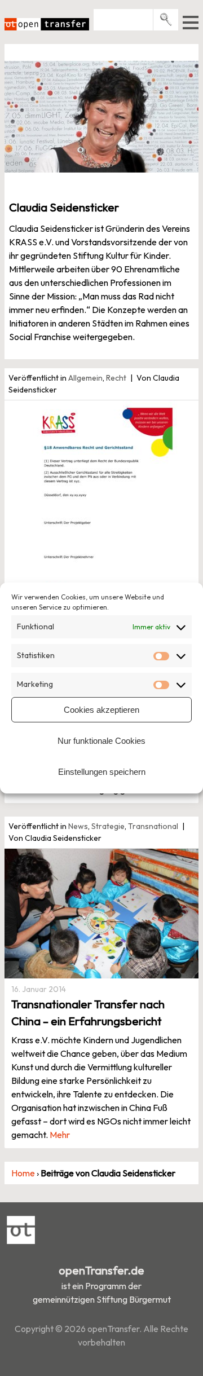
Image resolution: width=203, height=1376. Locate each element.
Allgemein (85, 378)
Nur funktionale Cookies (101, 741)
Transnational (153, 826)
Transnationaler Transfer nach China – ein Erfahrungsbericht (88, 1012)
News (78, 826)
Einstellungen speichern (101, 772)
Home (23, 1173)
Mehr (60, 1134)
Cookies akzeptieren (101, 710)
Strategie (108, 826)
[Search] (166, 19)
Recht (116, 378)
